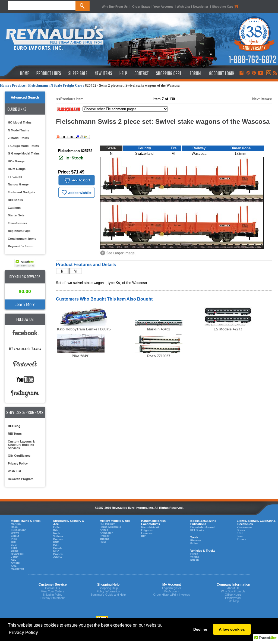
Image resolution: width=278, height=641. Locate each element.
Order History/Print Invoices (171, 594)
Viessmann (244, 527)
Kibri (56, 530)
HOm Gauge (17, 168)
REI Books (15, 199)
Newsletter (200, 6)
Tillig (14, 547)
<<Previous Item (70, 99)
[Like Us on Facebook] (241, 73)
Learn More (24, 304)
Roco (14, 526)
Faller (57, 527)
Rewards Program (20, 479)
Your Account (163, 6)
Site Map (233, 601)
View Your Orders (52, 591)
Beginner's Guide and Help (108, 594)
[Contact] (141, 73)
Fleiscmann (18, 529)
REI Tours (15, 433)
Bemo (14, 550)
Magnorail (17, 568)
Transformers (17, 223)
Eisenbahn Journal (202, 527)
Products (19, 85)
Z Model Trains (18, 138)
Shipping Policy (52, 594)
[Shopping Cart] (168, 73)
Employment (233, 597)
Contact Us (52, 588)
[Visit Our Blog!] (248, 73)
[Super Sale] (77, 73)
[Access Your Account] (221, 73)
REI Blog (14, 426)
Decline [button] (200, 629)
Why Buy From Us (115, 6)
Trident (104, 538)
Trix (13, 541)
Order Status (141, 6)
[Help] (123, 73)
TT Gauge (15, 176)
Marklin (16, 523)
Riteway (195, 540)
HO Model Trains (19, 122)
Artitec (57, 556)
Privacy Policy (18, 463)
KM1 (14, 565)
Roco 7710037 (158, 356)
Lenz (240, 536)
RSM (56, 542)
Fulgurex (147, 530)
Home (4, 85)
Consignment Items (22, 238)
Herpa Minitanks (110, 526)
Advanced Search (25, 97)
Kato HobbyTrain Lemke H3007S (84, 329)
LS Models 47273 (228, 329)
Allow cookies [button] (232, 629)
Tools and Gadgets (21, 192)
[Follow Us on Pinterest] (254, 73)
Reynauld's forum (20, 246)
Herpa (194, 553)
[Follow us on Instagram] (268, 73)
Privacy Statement (52, 597)
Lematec (147, 533)
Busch (57, 548)
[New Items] (103, 73)
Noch (56, 533)
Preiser (58, 539)
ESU (239, 533)
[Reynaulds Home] (16, 73)
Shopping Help (108, 588)
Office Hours (233, 594)
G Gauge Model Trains (24, 153)
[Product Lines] (49, 73)
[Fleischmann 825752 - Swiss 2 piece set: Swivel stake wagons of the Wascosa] (118, 255)
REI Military (107, 523)
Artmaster (106, 532)
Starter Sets (16, 215)
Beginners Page (19, 230)
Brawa (15, 532)
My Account (171, 591)
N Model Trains (18, 130)
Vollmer (58, 536)
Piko (14, 538)
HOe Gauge (16, 161)
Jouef (14, 556)
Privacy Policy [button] (23, 632)
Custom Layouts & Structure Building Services (21, 445)
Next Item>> (262, 99)
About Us (233, 588)
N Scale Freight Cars (66, 85)
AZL (13, 559)
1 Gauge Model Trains (23, 145)
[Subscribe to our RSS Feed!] (275, 73)
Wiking (194, 556)
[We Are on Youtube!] (260, 73)
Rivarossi (17, 553)
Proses (58, 553)
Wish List (183, 6)
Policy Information (108, 591)
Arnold (15, 562)
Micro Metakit (150, 527)
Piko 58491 (81, 356)
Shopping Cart (222, 6)
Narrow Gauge (18, 184)
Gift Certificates (19, 455)
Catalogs (14, 207)
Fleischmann (38, 85)
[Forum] (195, 73)
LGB (14, 544)
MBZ (56, 551)
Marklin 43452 (158, 329)
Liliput (15, 535)
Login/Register (171, 588)
